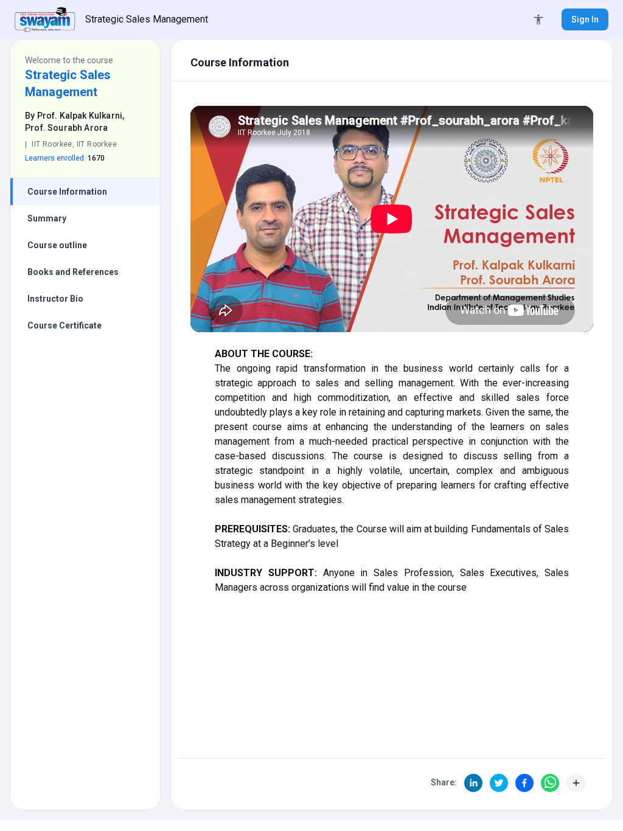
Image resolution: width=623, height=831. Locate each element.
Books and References (73, 272)
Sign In (585, 19)
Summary (46, 218)
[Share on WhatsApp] (550, 783)
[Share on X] (499, 783)
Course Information (67, 191)
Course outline (57, 245)
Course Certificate (64, 325)
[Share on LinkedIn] (473, 783)
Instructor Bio (55, 299)
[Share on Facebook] (524, 783)
